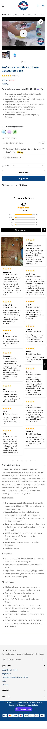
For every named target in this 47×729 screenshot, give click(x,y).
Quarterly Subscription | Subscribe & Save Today (22, 150)
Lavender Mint (9, 132)
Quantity (5, 165)
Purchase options (9, 138)
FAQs (4, 681)
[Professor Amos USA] (23, 6)
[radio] (4, 143)
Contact (5, 684)
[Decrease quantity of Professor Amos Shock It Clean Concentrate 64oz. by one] (13, 165)
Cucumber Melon (15, 132)
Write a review (20, 230)
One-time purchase (14, 143)
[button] (42, 5)
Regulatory (6, 673)
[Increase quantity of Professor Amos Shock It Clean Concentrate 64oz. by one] (42, 165)
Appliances (14, 14)
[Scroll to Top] (43, 717)
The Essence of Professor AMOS (15, 677)
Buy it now (23, 178)
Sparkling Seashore (4, 132)
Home (4, 14)
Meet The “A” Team (9, 670)
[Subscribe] (42, 659)
